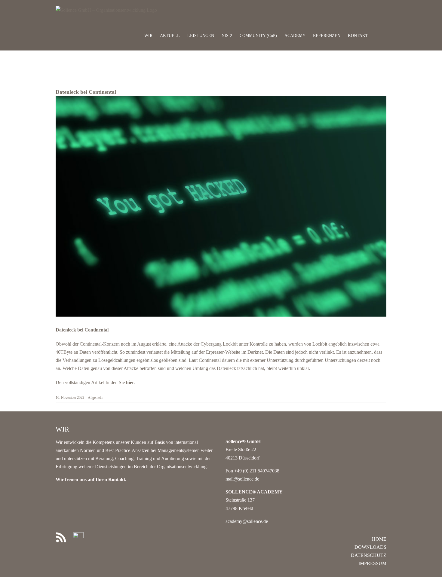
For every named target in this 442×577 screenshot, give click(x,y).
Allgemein (95, 397)
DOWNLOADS (370, 547)
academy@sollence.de (247, 521)
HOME (379, 539)
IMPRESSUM (372, 563)
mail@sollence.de (242, 478)
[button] (377, 35)
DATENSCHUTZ (368, 555)
